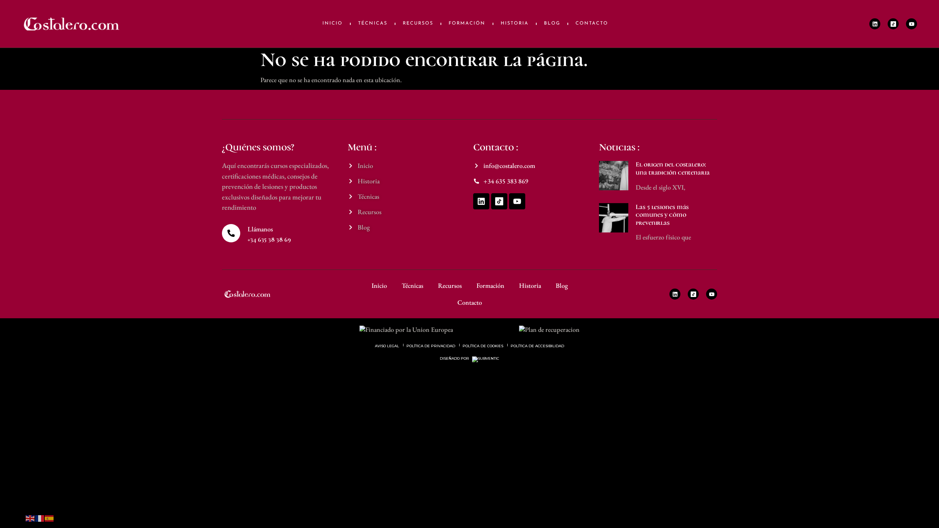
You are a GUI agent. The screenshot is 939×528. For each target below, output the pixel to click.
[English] (30, 517)
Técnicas (372, 23)
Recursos (418, 23)
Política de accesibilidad (537, 346)
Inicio (332, 23)
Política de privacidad (430, 346)
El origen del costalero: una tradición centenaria (673, 168)
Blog (552, 23)
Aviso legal (387, 346)
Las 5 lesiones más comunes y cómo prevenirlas (662, 215)
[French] (40, 517)
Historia (515, 23)
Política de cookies (483, 346)
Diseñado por (455, 358)
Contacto (592, 23)
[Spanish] (49, 517)
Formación (467, 23)
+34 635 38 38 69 (269, 239)
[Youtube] (911, 23)
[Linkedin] (874, 23)
